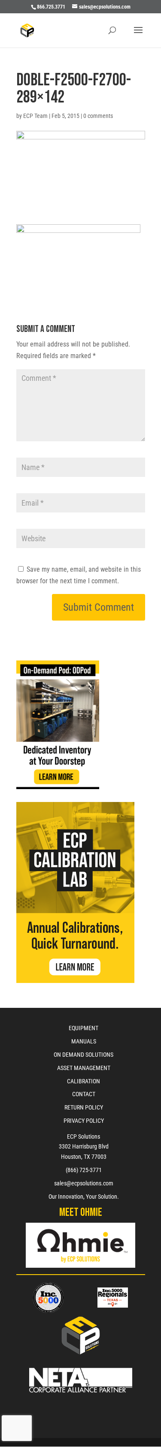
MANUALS (83, 1041)
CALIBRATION (83, 1081)
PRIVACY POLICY (84, 1120)
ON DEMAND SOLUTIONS (83, 1054)
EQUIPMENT (83, 1028)
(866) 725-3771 (84, 1170)
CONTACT (83, 1094)
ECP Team (35, 115)
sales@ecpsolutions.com (83, 1183)
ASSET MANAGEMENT (83, 1067)
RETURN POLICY (83, 1107)
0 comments (98, 115)
